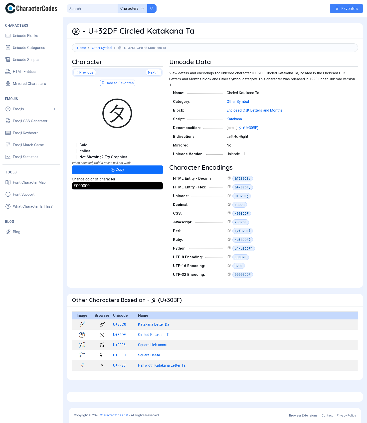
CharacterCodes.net (114, 415)
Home (81, 48)
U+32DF (119, 334)
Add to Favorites (120, 83)
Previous (86, 72)
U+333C (119, 355)
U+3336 (119, 345)
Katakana (234, 119)
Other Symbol (102, 48)
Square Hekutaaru (152, 345)
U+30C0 (119, 324)
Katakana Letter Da (153, 324)
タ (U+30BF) (248, 128)
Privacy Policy (346, 415)
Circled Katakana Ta (154, 334)
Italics (84, 151)
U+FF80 (119, 365)
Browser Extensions (303, 415)
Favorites (349, 8)
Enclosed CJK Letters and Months (255, 110)
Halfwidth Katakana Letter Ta (161, 365)
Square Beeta (149, 355)
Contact (327, 415)
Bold (83, 145)
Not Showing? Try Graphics (103, 157)
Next (152, 72)
